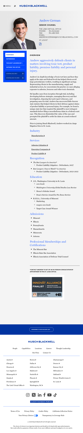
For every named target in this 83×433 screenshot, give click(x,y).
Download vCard (13, 78)
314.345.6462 (54, 31)
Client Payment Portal (41, 402)
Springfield (34, 382)
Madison (33, 371)
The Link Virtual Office (50, 29)
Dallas (32, 363)
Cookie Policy (43, 411)
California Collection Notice (62, 411)
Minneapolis (11, 374)
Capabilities (26, 348)
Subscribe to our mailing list (40, 329)
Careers (49, 348)
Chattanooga (58, 360)
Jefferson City (35, 367)
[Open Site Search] (15, 6)
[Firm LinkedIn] (40, 396)
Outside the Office (13, 67)
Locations (38, 348)
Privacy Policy (29, 411)
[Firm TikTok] (55, 396)
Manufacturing (37, 135)
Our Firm (35, 353)
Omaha (9, 378)
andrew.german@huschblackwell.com (58, 37)
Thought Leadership (14, 63)
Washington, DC (36, 385)
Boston (32, 360)
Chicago (9, 363)
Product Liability (38, 153)
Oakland (56, 374)
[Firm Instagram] (28, 396)
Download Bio (12, 73)
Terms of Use (15, 411)
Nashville (33, 374)
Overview (10, 55)
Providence (10, 382)
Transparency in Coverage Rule (53, 415)
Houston (9, 367)
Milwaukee (57, 371)
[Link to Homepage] (33, 6)
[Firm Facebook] (45, 396)
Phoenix (33, 378)
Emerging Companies (40, 149)
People (15, 348)
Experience (10, 59)
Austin (9, 360)
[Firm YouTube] (50, 396)
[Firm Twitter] (34, 396)
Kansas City (57, 367)
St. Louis (43, 40)
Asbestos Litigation (39, 145)
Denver (56, 363)
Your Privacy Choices (26, 415)
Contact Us (47, 353)
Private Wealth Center (61, 378)
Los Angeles (10, 371)
